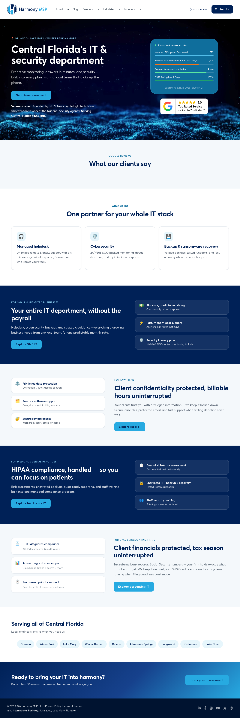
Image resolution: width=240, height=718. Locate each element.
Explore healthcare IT (31, 503)
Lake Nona (213, 644)
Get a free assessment (31, 95)
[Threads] (231, 708)
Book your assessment (207, 680)
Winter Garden (94, 644)
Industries (108, 9)
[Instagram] (211, 708)
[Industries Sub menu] (119, 9)
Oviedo (116, 644)
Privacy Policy (53, 705)
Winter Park (47, 644)
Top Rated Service (190, 106)
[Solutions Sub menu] (98, 9)
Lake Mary (69, 644)
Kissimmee (190, 644)
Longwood (168, 644)
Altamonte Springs (141, 644)
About (59, 9)
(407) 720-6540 (198, 9)
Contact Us (222, 9)
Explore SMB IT (26, 344)
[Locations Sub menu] (140, 9)
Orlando (25, 644)
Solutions (88, 9)
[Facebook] (205, 708)
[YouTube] (218, 708)
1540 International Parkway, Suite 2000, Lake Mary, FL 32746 (41, 710)
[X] (224, 708)
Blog (75, 9)
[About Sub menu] (68, 9)
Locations (129, 9)
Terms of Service (72, 705)
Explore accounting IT (133, 586)
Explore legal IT (130, 427)
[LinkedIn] (199, 708)
